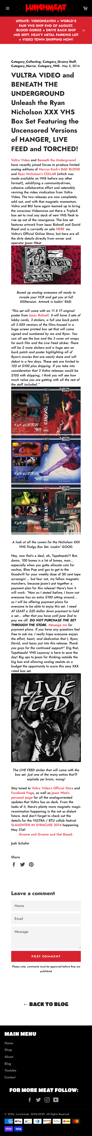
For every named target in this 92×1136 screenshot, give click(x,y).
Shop (8, 1049)
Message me (57, 624)
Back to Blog (48, 1004)
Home (8, 1043)
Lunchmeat (22, 1114)
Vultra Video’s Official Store (52, 788)
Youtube (10, 1070)
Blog (7, 1063)
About (8, 1056)
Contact (9, 1077)
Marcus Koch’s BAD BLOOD (59, 169)
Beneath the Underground (57, 160)
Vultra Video (20, 160)
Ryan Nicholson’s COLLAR (37, 173)
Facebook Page (22, 792)
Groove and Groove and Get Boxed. (46, 834)
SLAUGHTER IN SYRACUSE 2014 (36, 825)
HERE (60, 229)
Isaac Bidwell (39, 315)
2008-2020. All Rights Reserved (50, 1114)
